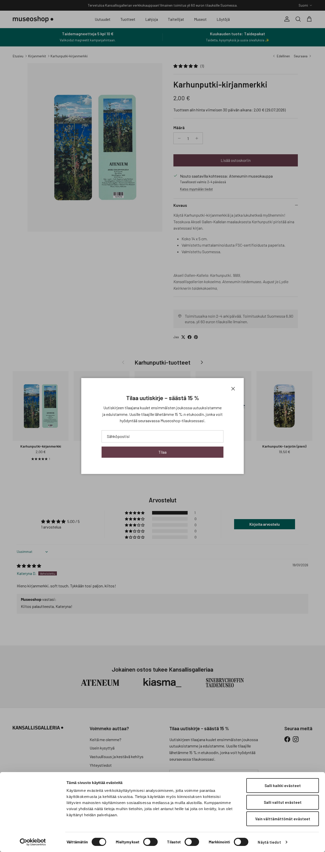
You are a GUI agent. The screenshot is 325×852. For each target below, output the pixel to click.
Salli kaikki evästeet (283, 785)
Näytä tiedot (269, 842)
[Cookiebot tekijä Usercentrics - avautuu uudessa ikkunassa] (33, 842)
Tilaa (162, 452)
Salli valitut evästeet (283, 802)
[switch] (150, 842)
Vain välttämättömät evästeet (282, 818)
